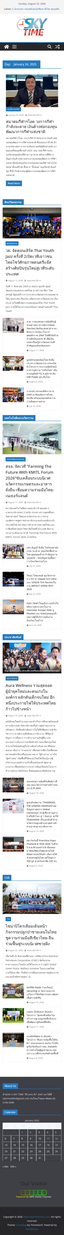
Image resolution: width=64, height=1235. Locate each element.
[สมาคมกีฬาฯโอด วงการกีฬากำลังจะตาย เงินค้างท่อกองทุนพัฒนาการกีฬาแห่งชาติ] (32, 90)
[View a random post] (57, 47)
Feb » (13, 1166)
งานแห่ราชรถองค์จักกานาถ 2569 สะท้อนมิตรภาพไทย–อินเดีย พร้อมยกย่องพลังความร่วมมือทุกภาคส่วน (41, 396)
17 (39, 1145)
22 (22, 1151)
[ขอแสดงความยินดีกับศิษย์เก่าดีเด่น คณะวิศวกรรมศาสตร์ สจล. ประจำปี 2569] (13, 787)
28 (14, 1157)
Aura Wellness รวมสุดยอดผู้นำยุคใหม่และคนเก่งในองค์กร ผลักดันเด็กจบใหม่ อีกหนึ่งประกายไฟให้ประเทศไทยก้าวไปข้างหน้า (31, 697)
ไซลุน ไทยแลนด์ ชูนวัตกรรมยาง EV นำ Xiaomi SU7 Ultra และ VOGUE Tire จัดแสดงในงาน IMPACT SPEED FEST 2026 (41, 582)
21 (14, 1151)
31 (39, 1157)
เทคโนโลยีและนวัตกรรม (15, 459)
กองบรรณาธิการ (35, 115)
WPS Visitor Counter (40, 1196)
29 (22, 1157)
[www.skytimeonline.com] (7, 47)
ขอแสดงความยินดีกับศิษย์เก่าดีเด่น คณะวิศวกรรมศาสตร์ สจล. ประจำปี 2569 (42, 785)
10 (39, 1138)
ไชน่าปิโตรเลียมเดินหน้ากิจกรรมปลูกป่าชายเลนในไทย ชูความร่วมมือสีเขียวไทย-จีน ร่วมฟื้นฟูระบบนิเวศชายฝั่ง (31, 934)
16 (31, 1145)
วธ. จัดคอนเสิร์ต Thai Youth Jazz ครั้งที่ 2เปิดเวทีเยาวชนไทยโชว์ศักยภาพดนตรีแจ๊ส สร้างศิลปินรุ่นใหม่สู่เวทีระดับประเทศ (30, 262)
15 (22, 1145)
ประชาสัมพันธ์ (12, 678)
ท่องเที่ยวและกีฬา (13, 109)
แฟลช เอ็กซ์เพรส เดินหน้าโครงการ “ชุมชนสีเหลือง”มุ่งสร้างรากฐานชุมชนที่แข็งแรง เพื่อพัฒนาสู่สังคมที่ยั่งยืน (41, 1017)
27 (6, 1157)
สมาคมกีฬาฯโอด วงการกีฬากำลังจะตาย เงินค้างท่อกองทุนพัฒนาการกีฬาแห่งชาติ (31, 126)
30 (31, 1157)
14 (14, 1145)
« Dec (6, 1166)
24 (39, 1151)
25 (48, 1151)
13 (6, 1145)
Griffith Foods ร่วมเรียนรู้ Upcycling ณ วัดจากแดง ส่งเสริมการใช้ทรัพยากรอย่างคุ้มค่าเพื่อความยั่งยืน (43, 992)
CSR (8, 919)
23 (31, 1151)
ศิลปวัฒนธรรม (12, 243)
